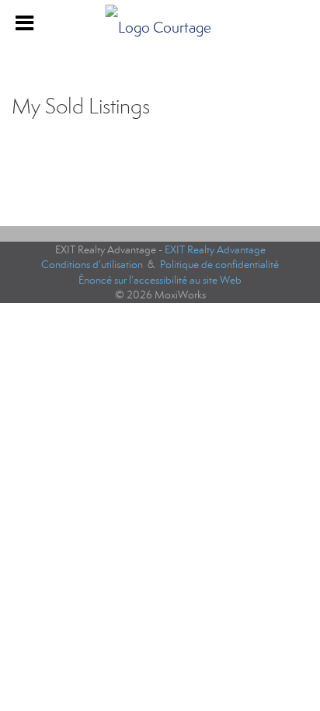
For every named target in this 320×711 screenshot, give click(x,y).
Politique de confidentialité (219, 264)
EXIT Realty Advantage (215, 249)
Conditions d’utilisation (92, 264)
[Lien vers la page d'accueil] (160, 23)
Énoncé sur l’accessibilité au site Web (160, 280)
